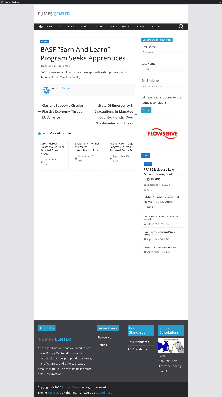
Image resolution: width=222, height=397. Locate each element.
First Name (148, 47)
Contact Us (155, 26)
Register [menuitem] (15, 2)
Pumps (49, 26)
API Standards (137, 349)
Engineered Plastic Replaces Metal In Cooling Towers (159, 233)
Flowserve (104, 337)
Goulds (102, 345)
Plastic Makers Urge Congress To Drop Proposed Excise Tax (121, 147)
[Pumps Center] (41, 27)
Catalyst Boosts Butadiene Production (160, 247)
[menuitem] (2, 2)
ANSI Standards (138, 342)
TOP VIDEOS (112, 26)
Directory (71, 26)
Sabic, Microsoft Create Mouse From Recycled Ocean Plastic (52, 148)
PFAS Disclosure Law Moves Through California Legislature (162, 174)
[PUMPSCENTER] (55, 336)
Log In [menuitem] (7, 2)
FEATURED (98, 26)
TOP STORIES (127, 26)
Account (141, 26)
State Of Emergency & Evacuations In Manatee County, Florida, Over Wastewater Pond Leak (113, 114)
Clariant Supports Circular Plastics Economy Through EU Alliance (63, 111)
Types (59, 26)
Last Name (148, 64)
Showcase (85, 26)
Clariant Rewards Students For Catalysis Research (161, 217)
